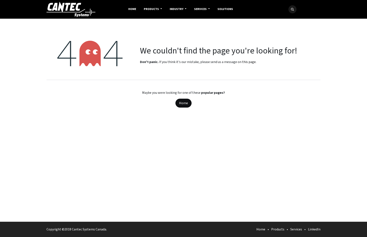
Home (183, 103)
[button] (292, 9)
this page (249, 62)
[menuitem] (132, 9)
